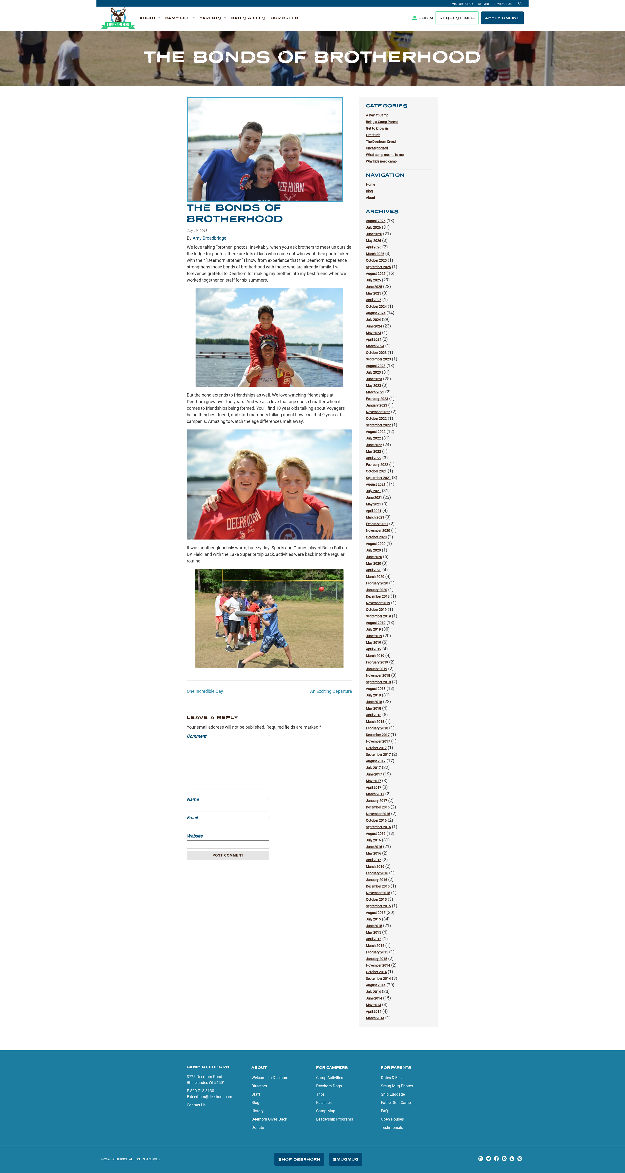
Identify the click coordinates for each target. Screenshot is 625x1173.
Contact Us (502, 4)
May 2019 (373, 642)
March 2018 (375, 722)
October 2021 (376, 471)
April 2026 (373, 247)
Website (195, 835)
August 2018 (375, 689)
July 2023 (373, 372)
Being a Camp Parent (382, 122)
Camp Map (325, 1111)
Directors (259, 1086)
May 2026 (373, 241)
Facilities (324, 1102)
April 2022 (373, 458)
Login (425, 18)
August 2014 (375, 985)
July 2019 (373, 629)
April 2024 (373, 339)
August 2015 (375, 913)
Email (228, 817)
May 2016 (373, 853)
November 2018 (378, 675)
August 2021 (375, 484)
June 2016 (374, 847)
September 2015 (378, 906)
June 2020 (374, 557)
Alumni (483, 4)
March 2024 (375, 346)
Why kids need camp (381, 161)
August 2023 (375, 366)
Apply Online (502, 18)
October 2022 (376, 418)
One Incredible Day (205, 691)
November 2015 (378, 893)
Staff (255, 1094)
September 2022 (378, 425)
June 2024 (374, 326)
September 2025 (378, 267)
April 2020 (373, 570)
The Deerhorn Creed (381, 141)
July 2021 (373, 491)
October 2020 (376, 537)
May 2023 (373, 386)
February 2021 (377, 524)
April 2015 (373, 939)
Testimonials (392, 1127)
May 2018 (373, 708)
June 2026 (374, 234)
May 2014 (373, 1005)
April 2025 (373, 300)
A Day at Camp (377, 115)
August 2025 (375, 273)
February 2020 (377, 583)
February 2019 (377, 662)
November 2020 (378, 530)
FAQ (384, 1111)
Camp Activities (329, 1077)
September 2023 (378, 359)
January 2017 (376, 801)
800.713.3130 (202, 1091)
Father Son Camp (396, 1102)
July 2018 (373, 695)
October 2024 (376, 306)
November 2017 (378, 741)
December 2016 (378, 807)
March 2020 (375, 577)
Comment (228, 736)
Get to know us (377, 128)
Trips (320, 1094)
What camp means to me (385, 155)
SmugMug (345, 1159)
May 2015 (373, 932)
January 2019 (376, 669)
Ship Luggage (393, 1094)
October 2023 (376, 353)
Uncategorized (377, 148)
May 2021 (373, 504)
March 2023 (375, 392)
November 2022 (378, 412)
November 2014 (378, 965)
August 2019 (375, 623)
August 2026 (375, 221)
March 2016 (375, 866)
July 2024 (373, 320)
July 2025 (373, 280)
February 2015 (377, 952)
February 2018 (377, 728)
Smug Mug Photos (397, 1086)
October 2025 (376, 260)
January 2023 (376, 405)
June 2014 (374, 998)
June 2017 (374, 774)
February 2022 (377, 465)
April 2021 (373, 511)
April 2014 (373, 1011)
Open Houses (392, 1119)
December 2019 (378, 596)
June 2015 (374, 926)
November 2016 (378, 814)
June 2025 (374, 287)
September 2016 (378, 827)
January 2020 (376, 590)
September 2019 (378, 616)
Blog (369, 191)
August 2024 (375, 313)
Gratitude (373, 135)
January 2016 (376, 880)
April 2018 (373, 715)
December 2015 (378, 886)
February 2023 (377, 399)
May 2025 (373, 293)
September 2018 (378, 682)
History (257, 1111)
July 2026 (373, 227)
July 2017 (373, 768)
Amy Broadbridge (209, 238)
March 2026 (375, 254)
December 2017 (378, 735)
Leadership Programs (334, 1119)
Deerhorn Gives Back (269, 1119)
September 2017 (378, 754)
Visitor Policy (462, 4)
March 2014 (375, 1018)
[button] (150, 18)
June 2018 (374, 702)
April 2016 (373, 860)
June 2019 (374, 636)
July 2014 (373, 992)
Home (370, 184)
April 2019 (373, 649)
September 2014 (378, 978)
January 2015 (376, 959)
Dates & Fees (392, 1077)
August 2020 (375, 544)
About (370, 198)
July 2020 (373, 550)
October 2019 (376, 610)
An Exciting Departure (331, 691)
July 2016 (373, 840)
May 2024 (373, 333)
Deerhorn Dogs (329, 1086)
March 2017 (375, 794)
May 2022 (373, 451)
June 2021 (374, 498)
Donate (257, 1127)
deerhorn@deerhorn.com (211, 1096)
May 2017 (373, 781)
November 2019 (378, 603)
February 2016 (377, 873)
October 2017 (376, 748)
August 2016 (375, 834)
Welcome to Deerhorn (269, 1077)
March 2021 (375, 517)
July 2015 (373, 919)
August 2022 (375, 432)
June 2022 (374, 445)
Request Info (457, 18)
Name (228, 799)
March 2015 (375, 946)
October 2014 (376, 972)
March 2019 (375, 656)
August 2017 (375, 761)
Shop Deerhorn (299, 1159)
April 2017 (373, 787)
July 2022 (373, 438)
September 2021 (378, 478)
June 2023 (374, 379)
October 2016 (376, 820)
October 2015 (376, 899)
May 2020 (373, 563)
